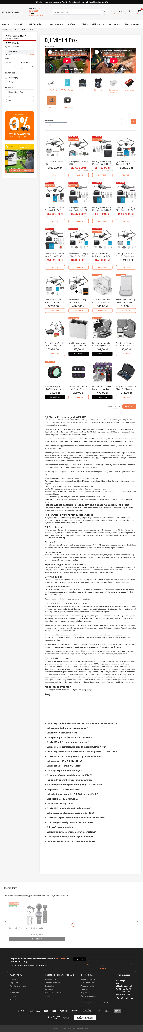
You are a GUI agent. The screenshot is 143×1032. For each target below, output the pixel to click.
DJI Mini (23, 29)
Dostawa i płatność (88, 979)
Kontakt (13, 999)
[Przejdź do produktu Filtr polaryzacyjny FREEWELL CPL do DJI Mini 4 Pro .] (55, 372)
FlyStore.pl (5, 29)
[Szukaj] (104, 12)
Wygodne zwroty (87, 986)
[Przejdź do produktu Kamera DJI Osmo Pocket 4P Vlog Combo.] (37, 914)
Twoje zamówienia (88, 983)
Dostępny (12, 82)
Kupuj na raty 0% (101, 2)
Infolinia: (34, 10)
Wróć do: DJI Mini (13, 47)
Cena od (8, 63)
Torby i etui (98, 90)
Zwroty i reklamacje (88, 996)
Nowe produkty (51, 979)
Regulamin (90, 965)
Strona (118, 121)
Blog (12, 989)
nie (9, 101)
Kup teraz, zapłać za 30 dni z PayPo (95, 1003)
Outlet (47, 996)
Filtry (83, 90)
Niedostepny (13, 78)
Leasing (84, 999)
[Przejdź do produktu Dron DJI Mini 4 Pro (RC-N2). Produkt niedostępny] (55, 147)
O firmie (13, 979)
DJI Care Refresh (67, 90)
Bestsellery (49, 986)
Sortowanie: (49, 120)
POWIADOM (55, 175)
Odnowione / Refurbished (55, 993)
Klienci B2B (14, 993)
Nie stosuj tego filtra (15, 92)
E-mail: (36, 14)
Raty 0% (84, 993)
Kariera (13, 996)
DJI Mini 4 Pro (51, 90)
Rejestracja (85, 989)
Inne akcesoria (67, 107)
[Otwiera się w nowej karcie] (117, 998)
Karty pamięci (129, 90)
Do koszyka (79, 354)
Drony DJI (15, 29)
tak (9, 96)
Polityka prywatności (18, 986)
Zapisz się (80, 959)
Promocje (49, 989)
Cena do (24, 63)
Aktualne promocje (52, 983)
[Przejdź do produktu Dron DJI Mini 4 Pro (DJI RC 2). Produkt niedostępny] (78, 147)
